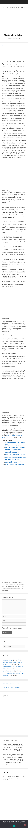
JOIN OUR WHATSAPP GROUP (11, 684)
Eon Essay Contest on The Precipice (15, 451)
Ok (14, 826)
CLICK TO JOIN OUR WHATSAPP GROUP (14, 7)
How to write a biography (12, 452)
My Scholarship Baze (14, 35)
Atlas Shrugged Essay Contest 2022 (15, 461)
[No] (26, 824)
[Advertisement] (14, 22)
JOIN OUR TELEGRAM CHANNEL (11, 687)
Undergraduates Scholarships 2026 (12, 582)
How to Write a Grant (11, 462)
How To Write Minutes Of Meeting (14, 464)
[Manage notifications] (25, 825)
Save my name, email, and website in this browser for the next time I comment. (14, 627)
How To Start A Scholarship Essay (14, 446)
